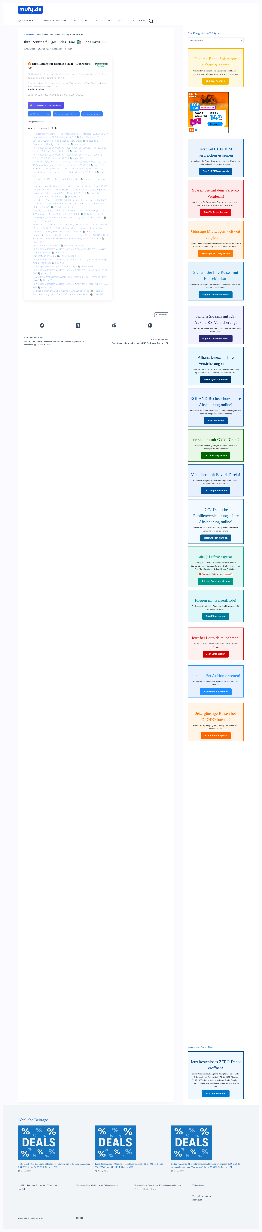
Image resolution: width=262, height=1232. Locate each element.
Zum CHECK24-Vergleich (216, 171)
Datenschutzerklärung (201, 1196)
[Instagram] (77, 1218)
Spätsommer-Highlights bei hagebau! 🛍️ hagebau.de (59, 144)
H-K (97, 21)
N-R (119, 21)
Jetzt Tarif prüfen (215, 421)
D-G (86, 21)
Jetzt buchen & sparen (215, 735)
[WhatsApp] (150, 325)
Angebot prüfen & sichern (215, 295)
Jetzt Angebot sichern (215, 490)
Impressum (197, 1200)
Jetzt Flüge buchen (216, 616)
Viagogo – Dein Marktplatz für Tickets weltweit (97, 1185)
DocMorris (57, 49)
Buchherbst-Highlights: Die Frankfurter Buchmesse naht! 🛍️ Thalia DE (68, 294)
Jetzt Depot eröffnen (215, 1093)
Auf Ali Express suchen (39, 114)
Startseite (29, 35)
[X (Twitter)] (78, 325)
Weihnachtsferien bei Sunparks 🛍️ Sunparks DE (57, 196)
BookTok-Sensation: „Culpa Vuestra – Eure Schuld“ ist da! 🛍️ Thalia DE (68, 290)
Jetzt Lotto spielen (215, 654)
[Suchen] (151, 21)
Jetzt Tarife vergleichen (216, 212)
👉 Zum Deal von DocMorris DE (45, 105)
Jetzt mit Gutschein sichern (216, 581)
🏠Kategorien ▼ (26, 21)
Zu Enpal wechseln (215, 81)
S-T (130, 21)
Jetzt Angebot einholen (216, 538)
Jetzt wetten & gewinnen (215, 692)
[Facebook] (42, 325)
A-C (75, 21)
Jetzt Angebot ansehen (216, 379)
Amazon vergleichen (92, 114)
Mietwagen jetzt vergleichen (215, 253)
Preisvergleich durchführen (66, 114)
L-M (108, 21)
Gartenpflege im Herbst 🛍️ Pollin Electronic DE (56, 256)
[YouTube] (82, 1218)
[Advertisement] (95, 9)
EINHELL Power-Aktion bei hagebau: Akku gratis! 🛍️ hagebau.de (65, 140)
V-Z (140, 21)
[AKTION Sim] (208, 112)
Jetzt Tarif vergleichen (215, 456)
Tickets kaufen (198, 1185)
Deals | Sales (29, 49)
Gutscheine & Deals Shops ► (55, 21)
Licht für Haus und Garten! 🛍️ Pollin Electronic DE (58, 245)
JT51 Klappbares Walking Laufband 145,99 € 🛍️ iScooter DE (63, 266)
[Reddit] (114, 325)
